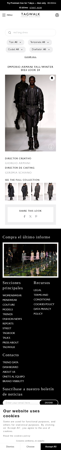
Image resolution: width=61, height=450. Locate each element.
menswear (10, 300)
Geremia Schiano (18, 173)
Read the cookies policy (16, 436)
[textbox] (15, 42)
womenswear (12, 295)
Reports (8, 323)
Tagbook (9, 333)
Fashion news (12, 319)
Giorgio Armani (17, 163)
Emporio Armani (21, 67)
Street (7, 328)
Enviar (49, 403)
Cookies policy (44, 304)
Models (8, 309)
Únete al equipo (14, 377)
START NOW (36, 7)
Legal (37, 290)
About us (9, 372)
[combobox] (15, 42)
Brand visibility (13, 381)
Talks (6, 338)
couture (9, 305)
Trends (8, 314)
